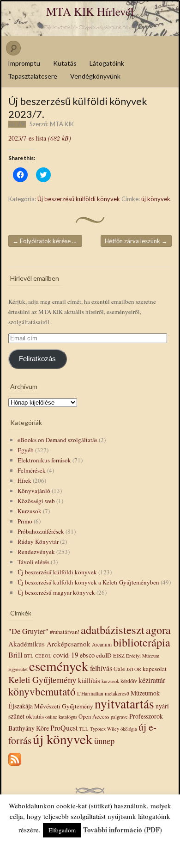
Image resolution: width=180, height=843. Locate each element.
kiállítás (89, 680)
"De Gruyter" (28, 631)
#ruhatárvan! (64, 632)
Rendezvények (36, 552)
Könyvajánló (34, 490)
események (59, 666)
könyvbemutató (42, 691)
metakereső (117, 693)
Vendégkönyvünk (95, 76)
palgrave (119, 717)
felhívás (101, 668)
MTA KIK (62, 124)
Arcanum (102, 644)
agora (158, 629)
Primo (25, 521)
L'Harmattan (90, 693)
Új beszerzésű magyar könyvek (56, 592)
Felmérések (32, 470)
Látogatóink (107, 63)
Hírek (24, 480)
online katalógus (61, 717)
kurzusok (110, 681)
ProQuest (64, 727)
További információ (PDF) (122, 830)
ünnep (104, 740)
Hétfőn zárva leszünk (136, 241)
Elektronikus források (44, 460)
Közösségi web (36, 501)
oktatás (35, 716)
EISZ (119, 655)
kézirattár (151, 680)
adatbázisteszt (112, 629)
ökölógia (128, 729)
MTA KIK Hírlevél (90, 11)
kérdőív (128, 680)
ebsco (87, 655)
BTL (29, 655)
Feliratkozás (37, 359)
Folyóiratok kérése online (47, 241)
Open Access (93, 716)
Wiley (113, 729)
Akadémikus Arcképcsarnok (49, 643)
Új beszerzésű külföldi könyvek (78, 199)
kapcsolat (155, 669)
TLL (84, 729)
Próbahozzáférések (41, 531)
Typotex (98, 729)
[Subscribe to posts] (14, 767)
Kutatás (65, 63)
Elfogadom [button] (62, 830)
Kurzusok (30, 511)
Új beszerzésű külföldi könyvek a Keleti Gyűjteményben (88, 582)
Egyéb (26, 450)
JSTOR (133, 669)
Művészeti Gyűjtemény (63, 706)
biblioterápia (141, 642)
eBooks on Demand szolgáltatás (57, 440)
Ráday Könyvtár (38, 541)
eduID (104, 655)
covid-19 (65, 654)
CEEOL (43, 655)
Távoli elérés (33, 562)
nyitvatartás (124, 703)
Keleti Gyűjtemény (42, 679)
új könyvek (155, 199)
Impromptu (24, 63)
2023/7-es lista (39, 138)
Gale (119, 669)
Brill (15, 655)
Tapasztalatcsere (32, 76)
